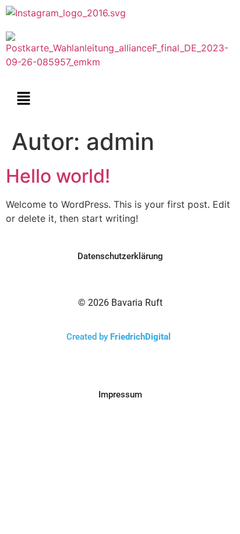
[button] (23, 98)
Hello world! (58, 176)
